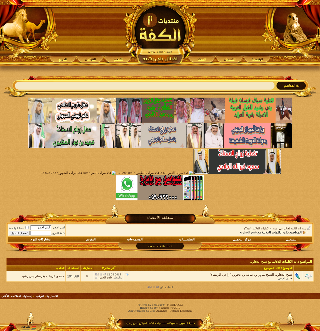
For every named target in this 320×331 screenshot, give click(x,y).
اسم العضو (58, 227)
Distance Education (181, 310)
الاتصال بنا (52, 295)
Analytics (161, 310)
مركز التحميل (242, 239)
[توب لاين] (29, 327)
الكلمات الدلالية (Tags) (256, 228)
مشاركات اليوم (40, 239)
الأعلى (5, 295)
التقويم (91, 239)
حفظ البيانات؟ (16, 228)
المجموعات (135, 239)
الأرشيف (39, 295)
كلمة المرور (58, 232)
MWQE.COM (175, 304)
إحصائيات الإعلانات (21, 295)
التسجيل (292, 239)
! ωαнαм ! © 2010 (169, 307)
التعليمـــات (187, 239)
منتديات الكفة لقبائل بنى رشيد (289, 228)
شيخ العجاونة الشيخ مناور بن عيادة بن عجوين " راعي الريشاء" (251, 274)
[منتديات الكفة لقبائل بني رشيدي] (160, 33)
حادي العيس (285, 278)
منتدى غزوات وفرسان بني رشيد (42, 276)
